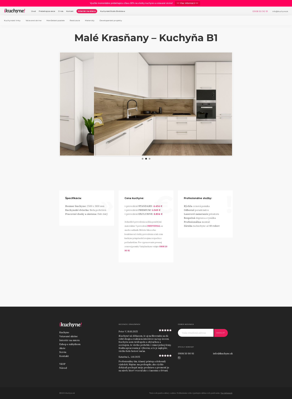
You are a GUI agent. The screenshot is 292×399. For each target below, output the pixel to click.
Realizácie (75, 20)
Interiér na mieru (87, 11)
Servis (62, 352)
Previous (55, 104)
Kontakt (69, 11)
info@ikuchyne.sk (223, 353)
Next (237, 104)
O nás (60, 11)
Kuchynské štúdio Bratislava (112, 11)
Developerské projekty (111, 20)
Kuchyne (64, 332)
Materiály (90, 20)
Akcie (62, 348)
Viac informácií (226, 393)
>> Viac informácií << (187, 3)
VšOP (62, 363)
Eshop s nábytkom (69, 344)
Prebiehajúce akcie (47, 11)
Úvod (33, 11)
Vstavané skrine (34, 20)
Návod (63, 367)
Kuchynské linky (12, 20)
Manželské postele (56, 20)
